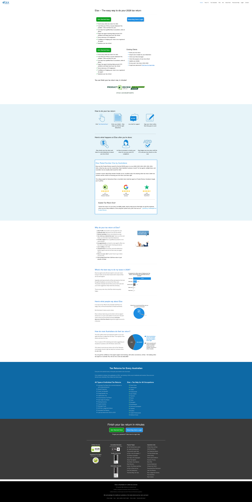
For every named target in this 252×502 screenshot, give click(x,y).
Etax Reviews (130, 464)
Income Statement (152, 464)
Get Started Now (104, 19)
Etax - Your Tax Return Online (7, 2)
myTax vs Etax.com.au (132, 468)
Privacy (154, 459)
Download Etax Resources (154, 468)
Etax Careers (150, 477)
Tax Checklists (150, 474)
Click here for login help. (148, 65)
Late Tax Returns (151, 470)
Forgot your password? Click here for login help (126, 434)
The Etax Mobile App (152, 453)
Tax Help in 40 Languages (133, 457)
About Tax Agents (131, 459)
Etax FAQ (149, 462)
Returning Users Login (135, 19)
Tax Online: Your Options (133, 462)
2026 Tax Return (151, 449)
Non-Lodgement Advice (153, 472)
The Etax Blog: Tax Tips (133, 472)
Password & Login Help (133, 451)
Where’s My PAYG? (152, 466)
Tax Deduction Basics (152, 451)
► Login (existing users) (133, 449)
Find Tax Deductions (132, 470)
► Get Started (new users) (133, 447)
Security (149, 459)
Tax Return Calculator (132, 455)
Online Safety (150, 455)
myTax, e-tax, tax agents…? (134, 453)
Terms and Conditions (152, 457)
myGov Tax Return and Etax (134, 466)
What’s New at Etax (152, 447)
